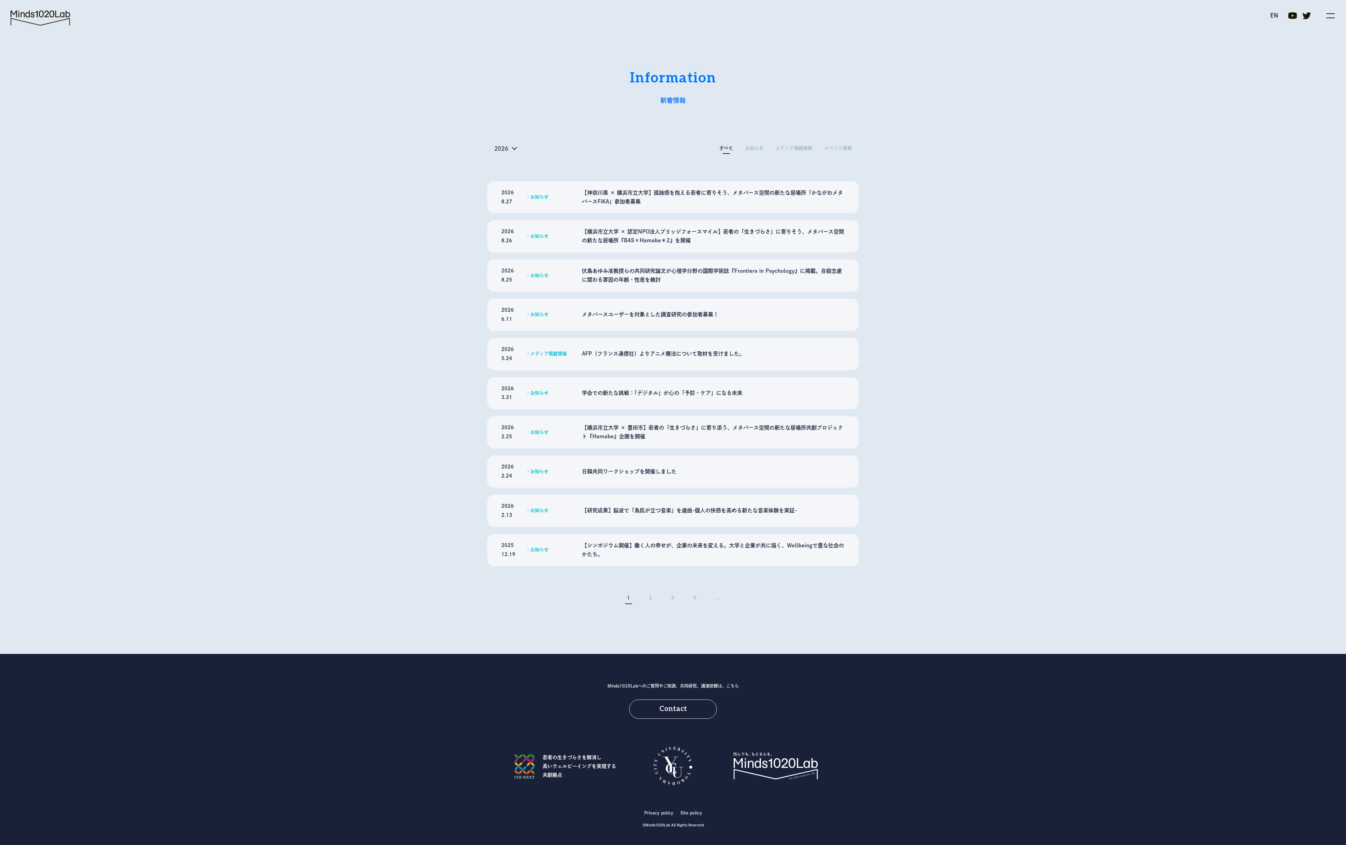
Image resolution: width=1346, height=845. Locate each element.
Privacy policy (658, 813)
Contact (673, 709)
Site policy (691, 813)
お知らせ (754, 148)
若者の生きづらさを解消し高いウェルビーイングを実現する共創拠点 (579, 766)
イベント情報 (838, 148)
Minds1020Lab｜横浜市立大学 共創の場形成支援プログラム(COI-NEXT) (40, 18)
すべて (726, 148)
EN (1274, 15)
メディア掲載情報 (794, 148)
